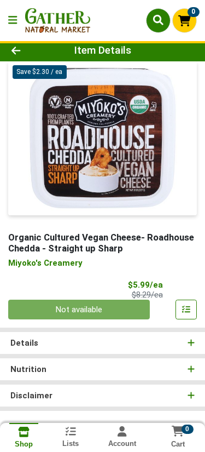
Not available (79, 309)
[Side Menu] (12, 20)
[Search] (158, 20)
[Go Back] (31, 51)
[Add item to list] (186, 309)
